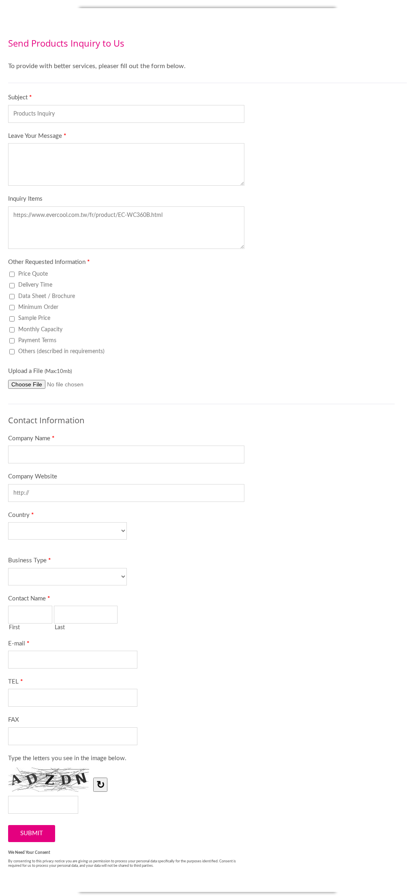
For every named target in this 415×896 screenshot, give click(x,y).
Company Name (31, 438)
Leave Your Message (37, 136)
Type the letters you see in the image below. (67, 758)
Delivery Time (35, 285)
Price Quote (33, 274)
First (14, 627)
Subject (20, 97)
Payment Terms (37, 340)
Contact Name (29, 599)
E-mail (18, 644)
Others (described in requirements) (61, 351)
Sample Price (34, 318)
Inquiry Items (25, 199)
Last (60, 627)
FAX (13, 720)
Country (21, 515)
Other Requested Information (49, 262)
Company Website (32, 477)
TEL (15, 682)
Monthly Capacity (40, 329)
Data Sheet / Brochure (46, 296)
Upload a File (40, 371)
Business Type (29, 560)
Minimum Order (38, 307)
